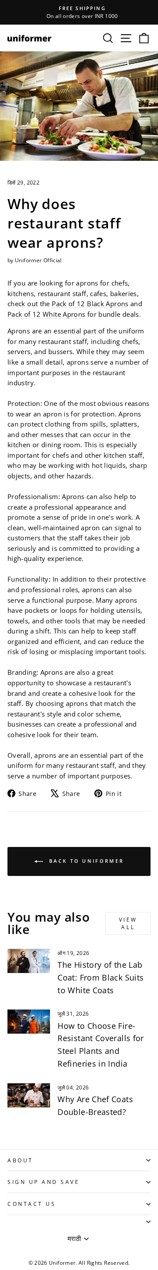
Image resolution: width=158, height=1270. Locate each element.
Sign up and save (43, 1181)
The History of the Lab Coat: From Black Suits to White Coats (100, 977)
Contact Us (31, 1203)
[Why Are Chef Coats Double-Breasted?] (28, 1095)
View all (128, 923)
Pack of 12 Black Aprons (90, 303)
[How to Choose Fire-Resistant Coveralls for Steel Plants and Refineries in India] (28, 1021)
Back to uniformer (85, 861)
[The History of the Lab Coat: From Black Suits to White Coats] (28, 961)
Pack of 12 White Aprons (46, 314)
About (20, 1160)
